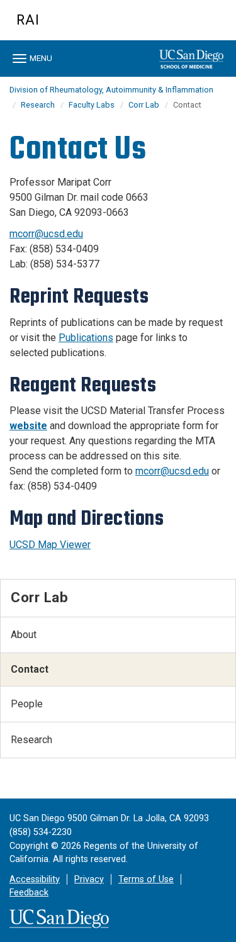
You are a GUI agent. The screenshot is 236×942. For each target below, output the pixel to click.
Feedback (28, 892)
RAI (28, 20)
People (27, 704)
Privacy (89, 879)
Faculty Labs (92, 104)
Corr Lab (143, 104)
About (24, 635)
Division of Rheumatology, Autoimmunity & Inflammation (111, 89)
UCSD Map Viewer (50, 545)
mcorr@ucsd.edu (46, 234)
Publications (86, 338)
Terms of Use (146, 879)
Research (38, 104)
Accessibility (34, 879)
